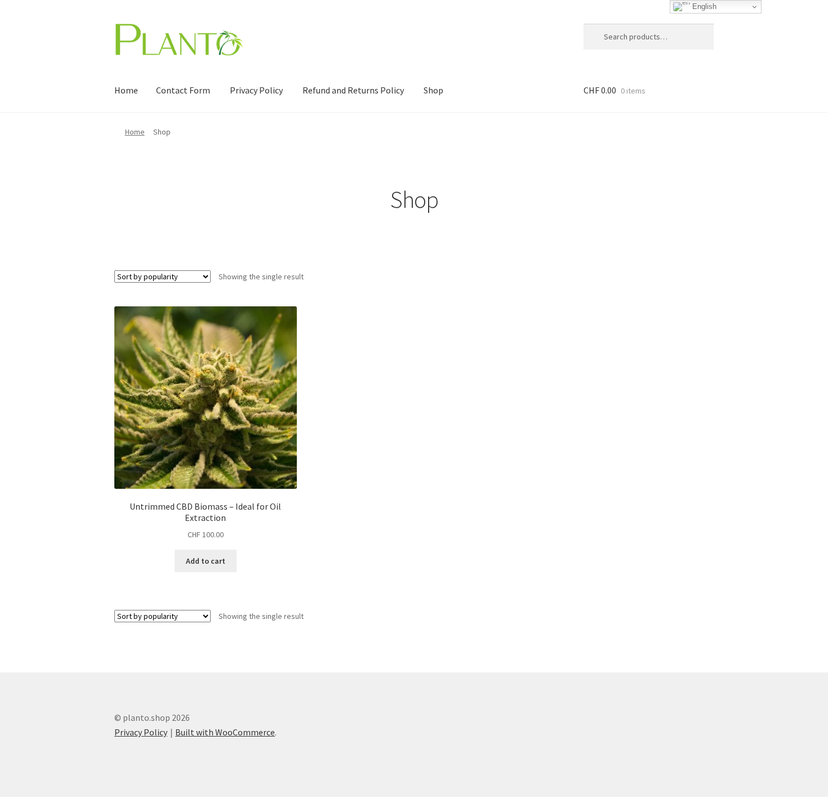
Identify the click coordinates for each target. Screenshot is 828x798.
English (703, 6)
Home (126, 90)
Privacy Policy (256, 90)
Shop (433, 90)
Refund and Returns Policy (353, 90)
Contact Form (183, 90)
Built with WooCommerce (225, 732)
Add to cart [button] (205, 561)
